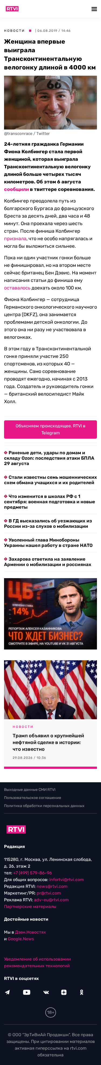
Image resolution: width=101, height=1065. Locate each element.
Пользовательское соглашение (32, 797)
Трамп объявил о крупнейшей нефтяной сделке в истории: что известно (48, 742)
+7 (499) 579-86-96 (32, 872)
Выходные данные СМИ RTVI (29, 789)
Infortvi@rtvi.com (66, 879)
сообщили (16, 189)
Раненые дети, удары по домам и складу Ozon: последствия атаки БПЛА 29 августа (49, 458)
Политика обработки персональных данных (44, 806)
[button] (95, 8)
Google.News (21, 938)
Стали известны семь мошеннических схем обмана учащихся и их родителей (50, 479)
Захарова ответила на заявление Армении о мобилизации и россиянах (47, 561)
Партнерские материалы (30, 906)
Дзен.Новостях (30, 932)
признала (15, 239)
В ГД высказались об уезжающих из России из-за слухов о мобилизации (48, 523)
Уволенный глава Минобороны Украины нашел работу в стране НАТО (48, 542)
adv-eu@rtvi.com (51, 899)
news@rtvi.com (52, 886)
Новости (14, 31)
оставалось (17, 288)
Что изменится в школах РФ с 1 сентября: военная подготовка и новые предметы (49, 502)
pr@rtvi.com (49, 893)
